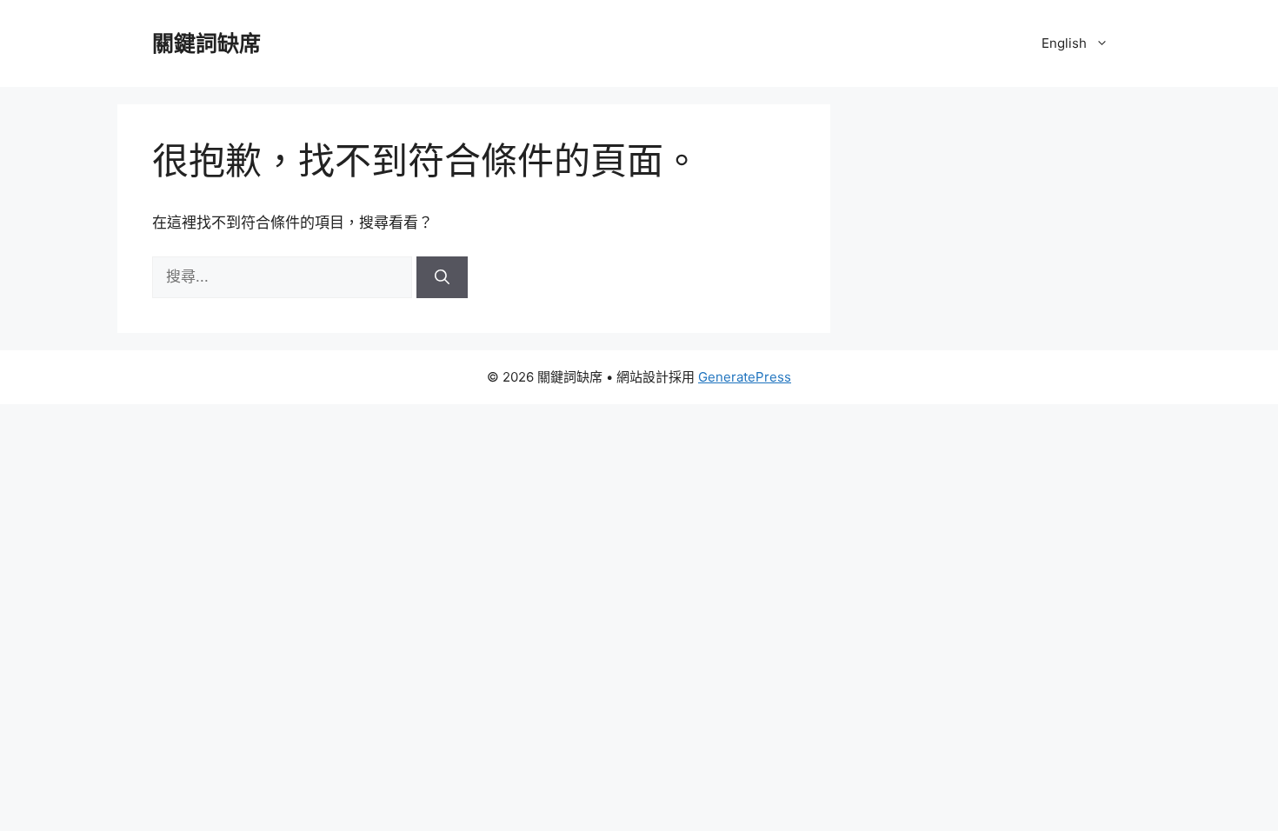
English (1064, 43)
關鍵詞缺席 (206, 43)
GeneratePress (744, 377)
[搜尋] (442, 277)
